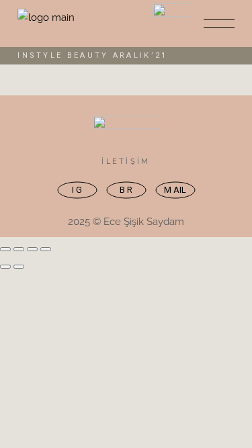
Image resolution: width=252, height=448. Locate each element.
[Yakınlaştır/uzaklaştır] (5, 249)
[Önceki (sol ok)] (5, 267)
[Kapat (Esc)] (45, 249)
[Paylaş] (32, 249)
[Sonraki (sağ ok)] (18, 267)
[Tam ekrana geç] (18, 249)
